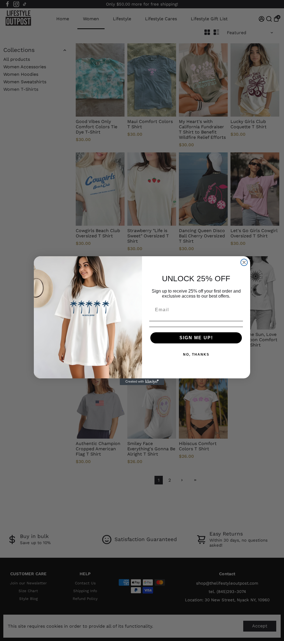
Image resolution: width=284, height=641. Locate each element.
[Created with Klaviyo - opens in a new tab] (142, 381)
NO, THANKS (196, 354)
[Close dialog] (244, 262)
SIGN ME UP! (196, 337)
